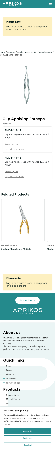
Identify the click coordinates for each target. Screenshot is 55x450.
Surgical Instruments (26, 52)
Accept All (27, 431)
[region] (27, 428)
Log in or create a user (19, 26)
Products (11, 52)
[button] (50, 4)
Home (2, 52)
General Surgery (45, 52)
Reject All (27, 445)
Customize (27, 438)
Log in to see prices (14, 149)
